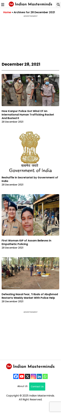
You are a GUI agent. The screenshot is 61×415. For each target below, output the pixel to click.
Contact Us (37, 386)
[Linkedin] (39, 376)
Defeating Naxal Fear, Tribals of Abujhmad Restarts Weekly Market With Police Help (30, 296)
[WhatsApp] (45, 376)
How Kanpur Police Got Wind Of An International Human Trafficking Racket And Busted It (28, 114)
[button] (3, 5)
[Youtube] (21, 376)
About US (22, 386)
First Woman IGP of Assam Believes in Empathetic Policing (26, 242)
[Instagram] (33, 376)
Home (7, 12)
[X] (27, 376)
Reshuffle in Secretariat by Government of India (30, 179)
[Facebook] (15, 376)
